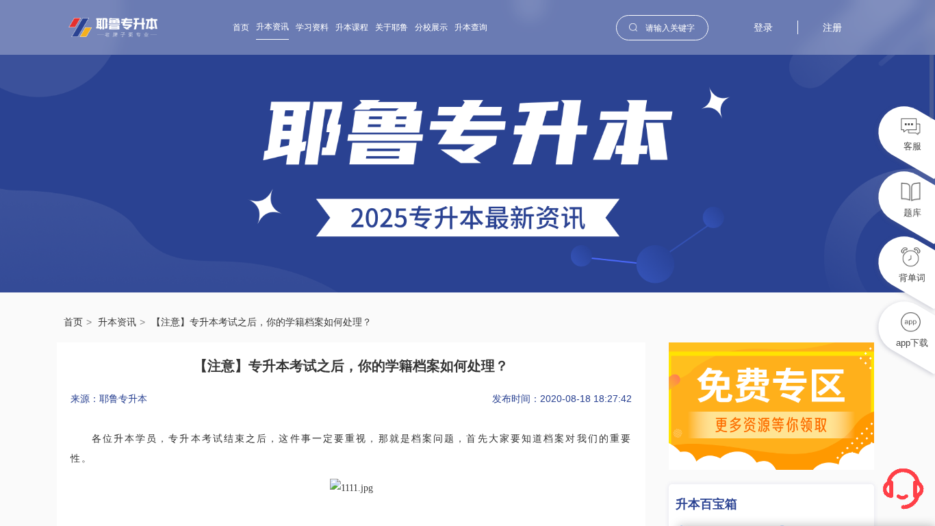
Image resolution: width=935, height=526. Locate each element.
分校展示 (431, 27)
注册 (832, 27)
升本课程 (351, 27)
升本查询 (470, 27)
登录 (763, 27)
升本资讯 (272, 27)
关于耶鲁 (391, 27)
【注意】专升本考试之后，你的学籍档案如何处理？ (261, 321)
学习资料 (312, 27)
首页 (241, 27)
